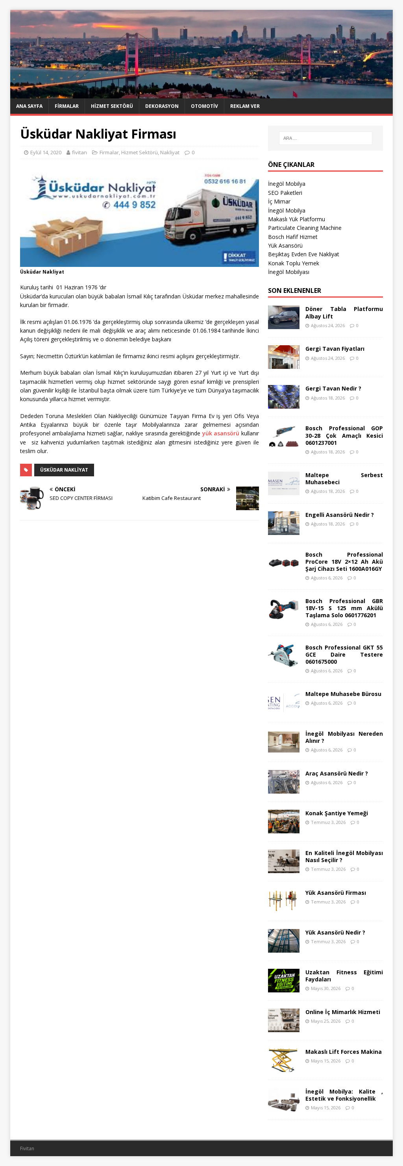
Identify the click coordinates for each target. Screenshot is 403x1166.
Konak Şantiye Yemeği (336, 813)
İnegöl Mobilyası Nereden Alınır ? (344, 737)
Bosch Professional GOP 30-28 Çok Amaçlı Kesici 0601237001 (344, 435)
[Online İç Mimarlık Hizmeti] (283, 1027)
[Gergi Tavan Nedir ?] (283, 404)
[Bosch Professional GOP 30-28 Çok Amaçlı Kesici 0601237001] (283, 444)
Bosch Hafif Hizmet (293, 237)
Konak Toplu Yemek (293, 263)
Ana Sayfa (29, 106)
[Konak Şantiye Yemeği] (283, 829)
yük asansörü (221, 433)
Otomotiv (204, 106)
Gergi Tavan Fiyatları (334, 348)
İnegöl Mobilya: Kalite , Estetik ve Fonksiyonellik (344, 1095)
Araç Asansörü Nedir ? (336, 773)
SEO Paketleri (285, 192)
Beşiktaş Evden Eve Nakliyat (303, 254)
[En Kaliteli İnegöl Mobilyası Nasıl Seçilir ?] (283, 868)
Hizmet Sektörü (112, 106)
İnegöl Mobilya (286, 183)
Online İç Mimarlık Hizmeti (342, 1012)
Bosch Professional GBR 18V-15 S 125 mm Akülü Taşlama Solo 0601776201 (344, 608)
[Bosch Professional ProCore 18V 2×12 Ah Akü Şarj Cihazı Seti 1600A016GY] (283, 570)
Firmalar (67, 106)
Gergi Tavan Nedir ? (333, 388)
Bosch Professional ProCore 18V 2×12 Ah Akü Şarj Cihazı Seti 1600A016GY (344, 561)
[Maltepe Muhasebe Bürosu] (283, 709)
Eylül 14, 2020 (45, 152)
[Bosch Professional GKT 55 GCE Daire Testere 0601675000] (283, 663)
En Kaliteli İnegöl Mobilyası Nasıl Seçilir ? (344, 856)
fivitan (79, 152)
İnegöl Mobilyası (288, 272)
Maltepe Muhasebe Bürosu (343, 694)
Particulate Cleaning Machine (305, 227)
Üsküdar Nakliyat (64, 469)
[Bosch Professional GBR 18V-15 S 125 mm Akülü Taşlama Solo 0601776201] (283, 616)
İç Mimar (279, 201)
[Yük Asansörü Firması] (283, 908)
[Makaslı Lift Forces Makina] (283, 1067)
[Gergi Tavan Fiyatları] (283, 364)
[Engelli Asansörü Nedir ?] (283, 530)
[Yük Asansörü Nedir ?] (283, 948)
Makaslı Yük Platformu (296, 219)
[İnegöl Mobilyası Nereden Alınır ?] (283, 749)
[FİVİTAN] (201, 94)
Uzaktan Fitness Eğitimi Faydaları (344, 975)
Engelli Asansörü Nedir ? (339, 514)
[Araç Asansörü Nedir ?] (283, 789)
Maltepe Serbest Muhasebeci (344, 478)
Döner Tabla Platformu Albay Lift (344, 312)
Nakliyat (169, 152)
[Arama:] (325, 138)
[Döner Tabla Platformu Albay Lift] (283, 324)
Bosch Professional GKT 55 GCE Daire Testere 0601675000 (344, 654)
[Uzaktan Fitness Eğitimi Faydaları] (283, 988)
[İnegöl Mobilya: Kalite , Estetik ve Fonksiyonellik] (283, 1107)
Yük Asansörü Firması (335, 892)
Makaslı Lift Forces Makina (343, 1051)
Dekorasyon (162, 106)
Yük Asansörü (285, 245)
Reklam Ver (245, 106)
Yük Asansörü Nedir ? (335, 932)
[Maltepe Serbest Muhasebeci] (283, 490)
